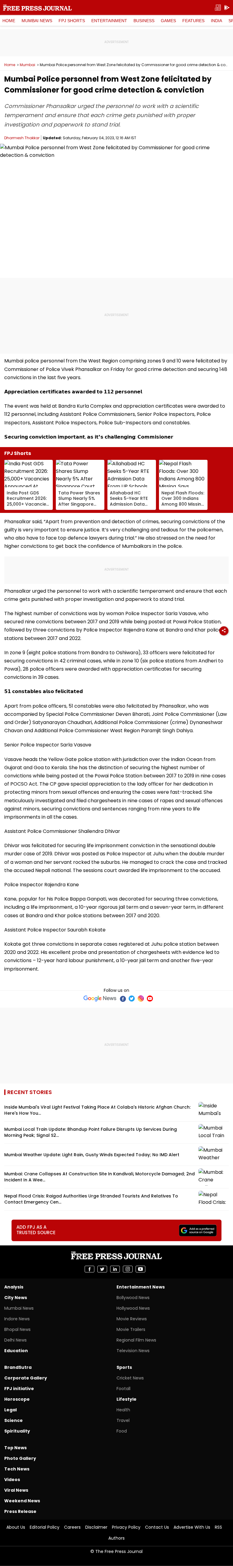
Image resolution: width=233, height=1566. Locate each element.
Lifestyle (126, 1399)
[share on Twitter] (102, 1269)
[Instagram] (141, 998)
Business (143, 20)
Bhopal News (17, 1329)
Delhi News (15, 1340)
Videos (12, 1480)
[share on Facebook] (89, 1269)
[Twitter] (132, 998)
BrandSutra (18, 1367)
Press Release (20, 1511)
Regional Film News (136, 1340)
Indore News (17, 1319)
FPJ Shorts (72, 20)
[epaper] (218, 8)
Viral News (16, 1490)
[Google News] (99, 998)
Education (16, 1351)
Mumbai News (37, 20)
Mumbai (27, 64)
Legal (10, 1410)
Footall (123, 1389)
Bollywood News (133, 1298)
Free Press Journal (37, 8)
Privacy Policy (126, 1527)
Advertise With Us (192, 1527)
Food (121, 1431)
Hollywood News (133, 1308)
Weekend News (22, 1501)
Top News (15, 1448)
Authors (116, 1538)
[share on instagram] (128, 1269)
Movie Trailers (130, 1329)
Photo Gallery (20, 1458)
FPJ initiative (19, 1389)
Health (123, 1410)
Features (193, 20)
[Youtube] (150, 998)
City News (15, 1298)
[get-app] (227, 8)
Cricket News (130, 1378)
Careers (72, 1527)
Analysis (13, 1287)
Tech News (16, 1469)
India (216, 20)
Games (168, 20)
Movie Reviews (131, 1319)
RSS (218, 1527)
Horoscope (17, 1399)
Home (8, 20)
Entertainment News (140, 1287)
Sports (124, 1367)
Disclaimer (96, 1527)
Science (13, 1420)
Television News (133, 1351)
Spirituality (17, 1431)
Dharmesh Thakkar (21, 137)
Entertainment (109, 20)
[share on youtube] (140, 1269)
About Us (15, 1527)
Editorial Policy (44, 1527)
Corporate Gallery (25, 1378)
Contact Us (157, 1527)
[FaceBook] (123, 998)
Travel (123, 1420)
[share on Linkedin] (115, 1269)
